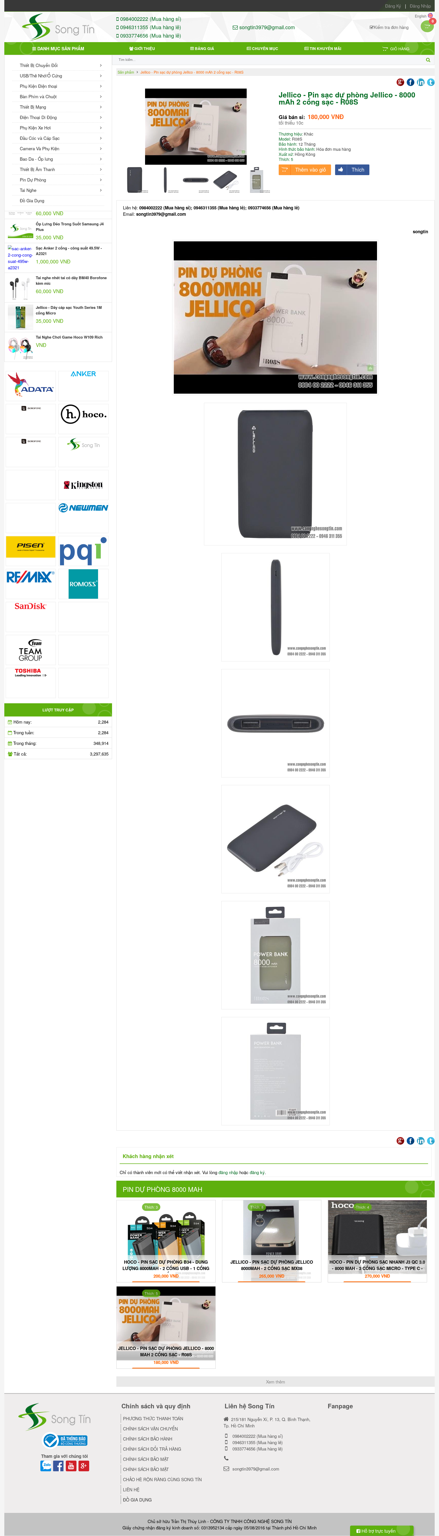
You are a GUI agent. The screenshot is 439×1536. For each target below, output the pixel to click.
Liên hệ (131, 1489)
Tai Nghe (28, 190)
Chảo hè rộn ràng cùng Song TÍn (162, 1479)
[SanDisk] (31, 617)
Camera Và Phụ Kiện (39, 148)
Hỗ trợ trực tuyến (378, 1530)
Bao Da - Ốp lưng (36, 159)
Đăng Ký (393, 6)
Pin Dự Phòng (33, 179)
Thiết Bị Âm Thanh (37, 169)
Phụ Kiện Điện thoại (38, 86)
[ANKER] (83, 386)
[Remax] (31, 584)
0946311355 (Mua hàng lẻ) (150, 27)
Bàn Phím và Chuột (38, 96)
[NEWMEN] (83, 518)
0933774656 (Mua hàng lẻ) (150, 35)
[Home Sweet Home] (31, 452)
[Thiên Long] (83, 650)
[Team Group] (31, 650)
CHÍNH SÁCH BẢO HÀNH (147, 1438)
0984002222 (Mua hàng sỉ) (150, 18)
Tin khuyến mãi (325, 48)
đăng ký (257, 1172)
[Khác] (83, 452)
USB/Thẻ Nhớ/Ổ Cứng (41, 75)
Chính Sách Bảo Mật (146, 1469)
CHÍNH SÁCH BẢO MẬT (146, 1459)
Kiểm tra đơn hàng (391, 27)
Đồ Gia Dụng (32, 200)
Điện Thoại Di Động (38, 117)
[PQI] (83, 551)
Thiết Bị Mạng (33, 107)
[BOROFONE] (31, 419)
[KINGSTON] (83, 485)
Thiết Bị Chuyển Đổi (39, 65)
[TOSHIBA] (31, 683)
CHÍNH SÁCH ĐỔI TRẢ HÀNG (152, 1449)
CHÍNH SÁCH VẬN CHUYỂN (150, 1428)
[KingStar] (31, 485)
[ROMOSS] (83, 584)
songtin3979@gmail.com (266, 27)
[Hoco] (83, 419)
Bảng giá (204, 48)
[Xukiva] (83, 683)
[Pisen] (31, 551)
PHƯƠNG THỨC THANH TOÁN (153, 1418)
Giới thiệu (144, 48)
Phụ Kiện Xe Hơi (35, 127)
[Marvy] (31, 518)
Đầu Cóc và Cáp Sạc (40, 138)
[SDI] (83, 617)
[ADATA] (31, 386)
